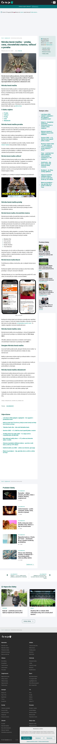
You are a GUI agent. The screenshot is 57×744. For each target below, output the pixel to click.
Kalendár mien (4, 645)
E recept (3, 723)
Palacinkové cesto (33, 716)
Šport (40, 270)
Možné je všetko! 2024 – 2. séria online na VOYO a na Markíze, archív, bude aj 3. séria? (47, 147)
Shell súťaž (31, 654)
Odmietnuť (38, 738)
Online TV (31, 701)
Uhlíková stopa (4, 680)
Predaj (6, 117)
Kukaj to (3, 692)
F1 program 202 (32, 678)
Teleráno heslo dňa (33, 645)
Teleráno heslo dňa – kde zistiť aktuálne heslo (16, 427)
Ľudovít (21, 12)
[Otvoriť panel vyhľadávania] (51, 2)
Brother (4, 697)
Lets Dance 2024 (5, 712)
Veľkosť (6, 115)
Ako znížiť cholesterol (6, 728)
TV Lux (2, 699)
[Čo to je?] (7, 2)
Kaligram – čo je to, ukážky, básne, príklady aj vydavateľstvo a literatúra (19, 576)
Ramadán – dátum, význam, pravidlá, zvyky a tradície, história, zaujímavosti (26, 495)
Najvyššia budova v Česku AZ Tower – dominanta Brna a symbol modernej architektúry (26, 539)
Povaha (6, 113)
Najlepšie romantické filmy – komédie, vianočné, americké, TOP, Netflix (39, 577)
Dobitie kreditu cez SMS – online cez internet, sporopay (19, 448)
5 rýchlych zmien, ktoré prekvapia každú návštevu (46, 279)
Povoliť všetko (26, 738)
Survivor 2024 (4, 710)
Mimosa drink (32, 714)
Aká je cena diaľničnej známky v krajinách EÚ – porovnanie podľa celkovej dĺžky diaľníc (26, 555)
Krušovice (31, 652)
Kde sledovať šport (33, 676)
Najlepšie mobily (32, 723)
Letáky (30, 663)
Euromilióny (4, 661)
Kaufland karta (32, 669)
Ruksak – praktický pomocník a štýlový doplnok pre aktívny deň (46, 253)
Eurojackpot (4, 663)
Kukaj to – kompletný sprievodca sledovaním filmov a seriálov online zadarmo (47, 125)
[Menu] (54, 2)
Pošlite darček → (34, 12)
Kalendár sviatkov (46, 48)
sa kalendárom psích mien (24, 323)
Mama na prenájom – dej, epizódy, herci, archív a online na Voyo (47, 185)
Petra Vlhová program (34, 683)
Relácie (30, 697)
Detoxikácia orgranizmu (6, 732)
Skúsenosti (7, 120)
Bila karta (31, 667)
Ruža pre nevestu (5, 716)
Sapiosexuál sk (4, 683)
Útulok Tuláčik (5, 145)
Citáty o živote (4, 678)
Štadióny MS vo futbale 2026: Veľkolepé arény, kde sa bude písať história (46, 267)
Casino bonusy (4, 665)
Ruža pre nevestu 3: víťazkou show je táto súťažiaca (47, 133)
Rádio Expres (32, 647)
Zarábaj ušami (32, 650)
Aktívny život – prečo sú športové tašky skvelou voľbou (46, 306)
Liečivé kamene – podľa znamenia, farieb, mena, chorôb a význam (25, 510)
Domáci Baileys (32, 710)
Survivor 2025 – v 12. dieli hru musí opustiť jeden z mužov (19, 430)
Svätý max (3, 714)
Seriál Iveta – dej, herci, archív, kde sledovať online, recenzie (46, 165)
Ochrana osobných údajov (43, 741)
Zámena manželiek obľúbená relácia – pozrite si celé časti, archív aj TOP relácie (18, 443)
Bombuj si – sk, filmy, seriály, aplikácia (47, 170)
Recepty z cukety (33, 708)
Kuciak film (3, 701)
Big (2, 697)
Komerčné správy (43, 281)
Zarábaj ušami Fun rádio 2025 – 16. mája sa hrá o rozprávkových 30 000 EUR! (17, 434)
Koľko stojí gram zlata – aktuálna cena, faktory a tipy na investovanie (25, 524)
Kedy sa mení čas (5, 654)
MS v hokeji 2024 (33, 685)
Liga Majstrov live (33, 680)
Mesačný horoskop (46, 51)
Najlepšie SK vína (33, 725)
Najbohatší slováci (5, 676)
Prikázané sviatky (5, 650)
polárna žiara (18, 106)
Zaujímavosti (7, 38)
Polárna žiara (4, 685)
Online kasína (4, 667)
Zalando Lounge (32, 665)
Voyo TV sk (3, 694)
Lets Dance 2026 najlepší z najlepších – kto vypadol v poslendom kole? (47, 117)
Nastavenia (49, 738)
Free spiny (3, 669)
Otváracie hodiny (33, 661)
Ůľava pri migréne (5, 730)
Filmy (30, 692)
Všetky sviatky (45, 53)
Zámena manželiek (5, 708)
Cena (5, 118)
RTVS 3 (30, 699)
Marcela (20, 50)
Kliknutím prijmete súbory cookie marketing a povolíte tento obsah (18, 187)
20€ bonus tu (35, 6)
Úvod (2, 38)
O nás (17, 739)
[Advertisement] (28, 25)
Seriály (30, 694)
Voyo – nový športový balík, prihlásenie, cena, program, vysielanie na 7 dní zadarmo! (47, 156)
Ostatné (41, 256)
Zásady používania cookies (32, 741)
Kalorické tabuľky (5, 725)
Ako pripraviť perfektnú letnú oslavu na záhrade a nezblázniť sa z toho (46, 292)
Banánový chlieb (32, 712)
